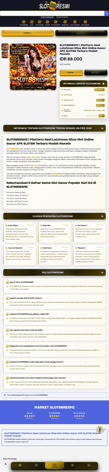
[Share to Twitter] (5, 464)
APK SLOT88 (35, 165)
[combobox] (52, 13)
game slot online (33, 157)
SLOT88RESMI (12, 149)
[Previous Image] (11, 67)
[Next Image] (54, 67)
